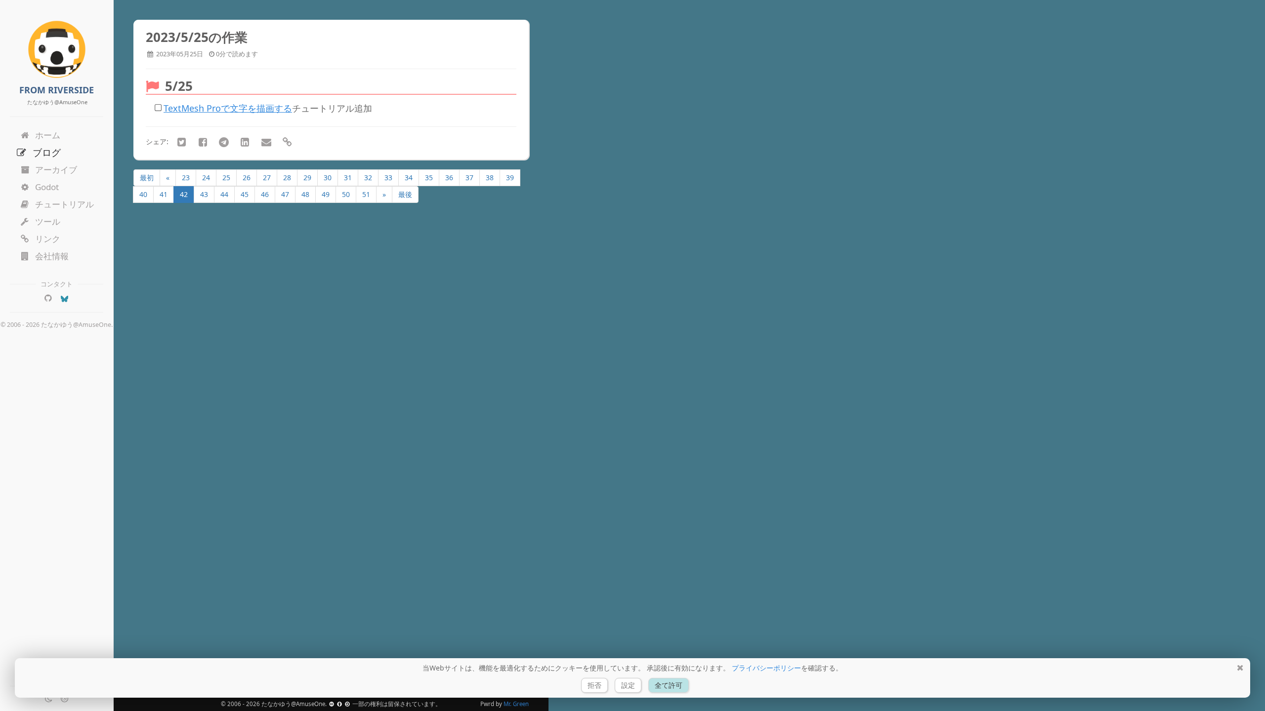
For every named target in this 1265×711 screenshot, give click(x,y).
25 (226, 177)
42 (184, 194)
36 (449, 177)
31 (348, 177)
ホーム (47, 135)
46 (265, 194)
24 (206, 177)
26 (247, 177)
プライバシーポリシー (766, 667)
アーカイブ (56, 169)
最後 (405, 194)
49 (326, 194)
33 (388, 177)
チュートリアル (64, 204)
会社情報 (52, 256)
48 (305, 194)
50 (346, 194)
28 (287, 177)
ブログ (47, 152)
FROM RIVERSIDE (56, 90)
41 (164, 194)
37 (469, 177)
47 (285, 194)
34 (409, 177)
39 (510, 177)
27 (267, 177)
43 (204, 194)
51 (366, 194)
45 (245, 194)
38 (490, 177)
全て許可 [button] (668, 685)
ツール (47, 221)
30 (328, 177)
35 (429, 177)
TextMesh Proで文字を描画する (228, 108)
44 (224, 194)
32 (368, 177)
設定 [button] (628, 685)
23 (186, 177)
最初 (147, 177)
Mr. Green (516, 704)
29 (307, 177)
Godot (47, 187)
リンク (47, 238)
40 (143, 194)
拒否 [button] (594, 685)
